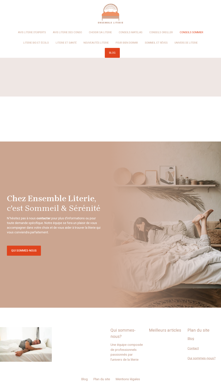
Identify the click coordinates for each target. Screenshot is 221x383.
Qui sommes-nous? (201, 358)
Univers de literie (186, 42)
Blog (191, 338)
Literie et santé (66, 42)
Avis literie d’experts (32, 32)
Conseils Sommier (191, 32)
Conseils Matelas (130, 32)
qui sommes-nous (24, 250)
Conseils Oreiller (161, 32)
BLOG (112, 52)
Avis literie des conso (67, 32)
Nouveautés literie (96, 42)
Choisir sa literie (100, 32)
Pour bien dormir (127, 42)
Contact (193, 348)
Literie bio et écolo (36, 42)
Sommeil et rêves (156, 42)
